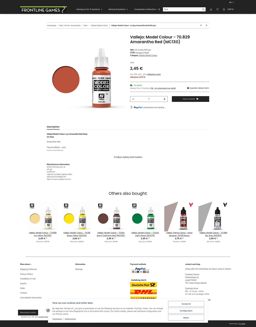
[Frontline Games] (43, 9)
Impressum (57, 319)
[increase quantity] (164, 99)
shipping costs (154, 74)
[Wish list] (217, 9)
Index (22, 288)
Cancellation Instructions (31, 298)
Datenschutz (70, 319)
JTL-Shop (241, 324)
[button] (211, 9)
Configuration (186, 311)
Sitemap (79, 269)
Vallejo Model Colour (148, 55)
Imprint (23, 283)
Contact (23, 293)
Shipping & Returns (28, 269)
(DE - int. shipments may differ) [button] (163, 88)
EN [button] (230, 2)
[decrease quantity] (133, 99)
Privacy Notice (26, 274)
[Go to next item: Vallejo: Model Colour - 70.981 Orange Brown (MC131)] (206, 25)
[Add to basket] (49, 33)
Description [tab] (53, 126)
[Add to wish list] (120, 40)
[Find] (203, 9)
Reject (186, 317)
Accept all (186, 304)
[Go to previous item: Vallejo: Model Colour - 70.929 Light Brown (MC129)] (201, 25)
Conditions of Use (28, 279)
